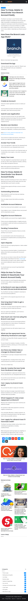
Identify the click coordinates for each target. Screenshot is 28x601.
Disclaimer (24, 598)
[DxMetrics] (8, 2)
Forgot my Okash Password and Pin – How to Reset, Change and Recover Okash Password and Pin (21, 527)
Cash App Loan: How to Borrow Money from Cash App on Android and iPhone (17, 78)
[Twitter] (6, 438)
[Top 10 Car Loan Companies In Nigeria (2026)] (7, 488)
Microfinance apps (6, 591)
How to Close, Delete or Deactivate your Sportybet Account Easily (7, 530)
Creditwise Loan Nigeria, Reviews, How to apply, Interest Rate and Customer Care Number (7, 508)
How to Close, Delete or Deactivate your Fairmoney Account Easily (21, 493)
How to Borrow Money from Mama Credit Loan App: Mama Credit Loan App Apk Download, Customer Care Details (20, 511)
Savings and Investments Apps (9, 585)
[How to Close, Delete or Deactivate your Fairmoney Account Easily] (21, 486)
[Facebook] (3, 438)
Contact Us (18, 598)
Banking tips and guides (8, 575)
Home (3, 5)
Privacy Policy (8, 598)
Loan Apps (7, 5)
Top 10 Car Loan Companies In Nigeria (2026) (6, 495)
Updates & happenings (7, 581)
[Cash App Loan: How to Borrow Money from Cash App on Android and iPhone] (4, 78)
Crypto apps (5, 587)
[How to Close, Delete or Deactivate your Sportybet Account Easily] (7, 521)
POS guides (5, 589)
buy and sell (5, 583)
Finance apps (5, 572)
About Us (14, 598)
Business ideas (6, 579)
